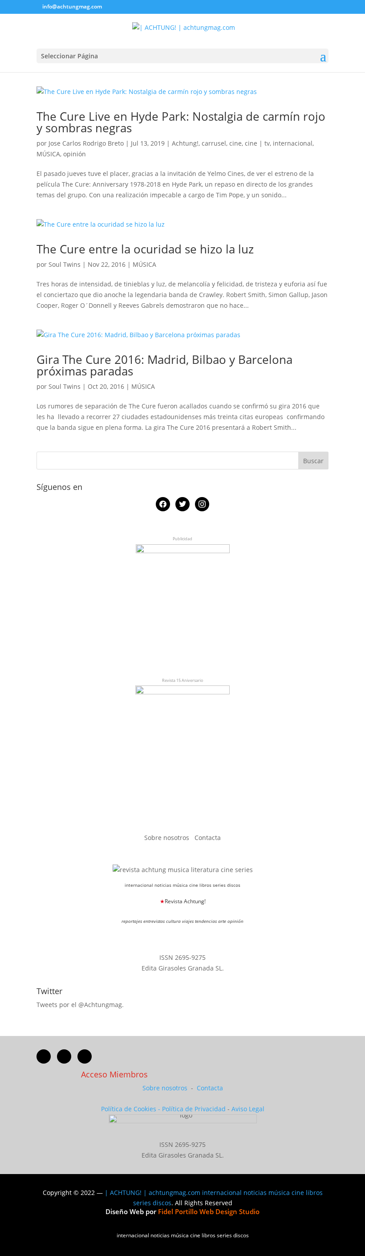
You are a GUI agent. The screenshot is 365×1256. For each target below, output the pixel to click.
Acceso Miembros (114, 1074)
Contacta (208, 837)
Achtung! (185, 143)
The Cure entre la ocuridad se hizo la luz (145, 249)
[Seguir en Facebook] (43, 1056)
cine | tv (257, 143)
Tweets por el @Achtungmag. (80, 1004)
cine (235, 143)
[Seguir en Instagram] (84, 1056)
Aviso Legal (247, 1109)
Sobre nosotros (167, 837)
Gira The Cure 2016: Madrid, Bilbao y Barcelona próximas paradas (164, 365)
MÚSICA (48, 154)
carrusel (214, 143)
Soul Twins (65, 264)
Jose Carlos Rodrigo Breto (86, 143)
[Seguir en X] (64, 1056)
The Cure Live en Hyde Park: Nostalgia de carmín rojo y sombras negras (180, 122)
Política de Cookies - (131, 1109)
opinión (74, 154)
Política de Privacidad (194, 1109)
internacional (292, 143)
